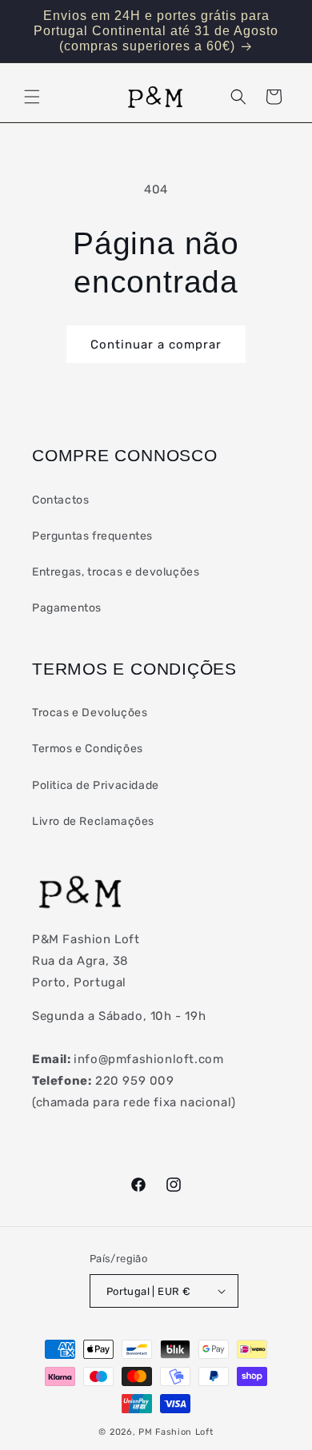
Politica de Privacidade (95, 785)
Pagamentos (67, 608)
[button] (32, 96)
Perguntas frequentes (92, 536)
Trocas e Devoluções (89, 712)
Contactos (60, 500)
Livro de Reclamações (93, 821)
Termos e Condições (87, 748)
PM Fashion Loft (176, 1432)
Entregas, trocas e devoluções (115, 572)
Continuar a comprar (156, 344)
